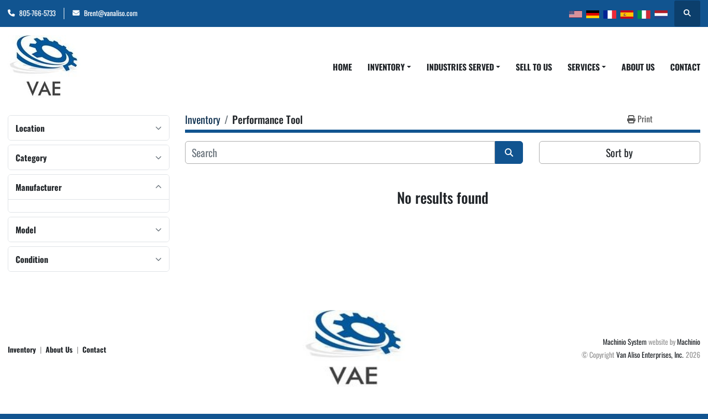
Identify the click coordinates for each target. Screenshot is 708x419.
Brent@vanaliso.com (110, 13)
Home (342, 67)
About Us (638, 67)
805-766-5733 (37, 13)
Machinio (688, 341)
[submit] (509, 152)
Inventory (386, 67)
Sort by (619, 152)
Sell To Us (534, 67)
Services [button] (584, 67)
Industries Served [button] (460, 67)
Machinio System (625, 341)
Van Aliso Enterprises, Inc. (650, 354)
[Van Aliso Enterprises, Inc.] (354, 347)
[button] (389, 67)
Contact (685, 67)
